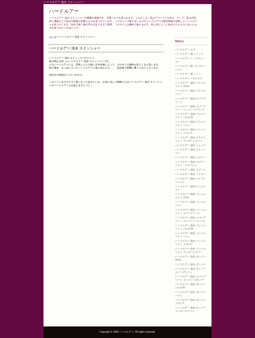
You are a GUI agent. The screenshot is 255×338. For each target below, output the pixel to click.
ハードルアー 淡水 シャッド (190, 145)
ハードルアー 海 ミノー (188, 73)
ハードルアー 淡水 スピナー (190, 157)
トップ (52, 36)
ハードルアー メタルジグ (189, 78)
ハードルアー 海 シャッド (189, 54)
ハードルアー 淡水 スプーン (190, 169)
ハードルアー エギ (185, 49)
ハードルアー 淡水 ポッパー (190, 264)
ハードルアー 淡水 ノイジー (190, 174)
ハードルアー (64, 11)
